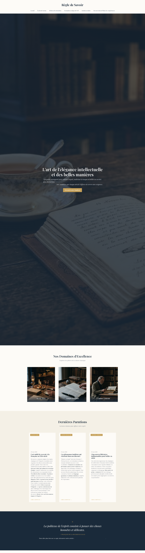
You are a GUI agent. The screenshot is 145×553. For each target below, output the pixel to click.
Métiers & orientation (55, 10)
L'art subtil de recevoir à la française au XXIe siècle (40, 455)
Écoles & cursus (41, 10)
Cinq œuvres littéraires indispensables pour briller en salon (101, 456)
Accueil (32, 10)
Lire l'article (35, 499)
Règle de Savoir (72, 5)
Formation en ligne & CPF (71, 10)
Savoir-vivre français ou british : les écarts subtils (90, 538)
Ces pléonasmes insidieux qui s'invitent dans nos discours (71, 455)
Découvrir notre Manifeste (72, 190)
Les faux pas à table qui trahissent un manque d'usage (42, 468)
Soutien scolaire (86, 10)
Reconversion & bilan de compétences (104, 10)
